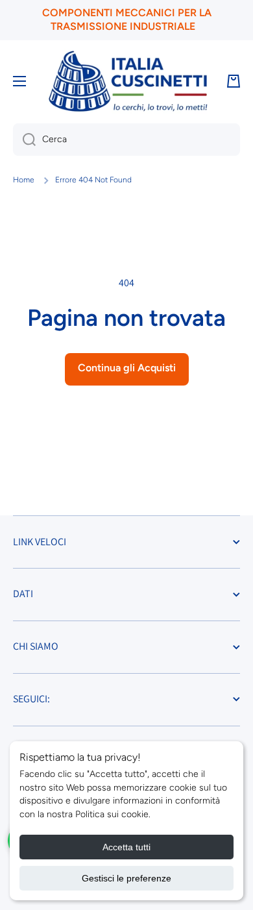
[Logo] (128, 81)
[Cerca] (24, 139)
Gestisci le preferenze (126, 878)
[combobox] (126, 139)
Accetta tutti (126, 847)
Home (23, 179)
